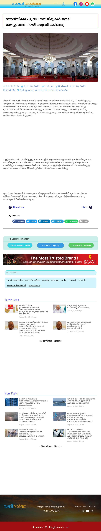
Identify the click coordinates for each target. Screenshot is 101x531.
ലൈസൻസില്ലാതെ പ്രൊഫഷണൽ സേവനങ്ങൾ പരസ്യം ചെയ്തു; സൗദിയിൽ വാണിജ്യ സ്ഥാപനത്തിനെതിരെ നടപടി (79, 417)
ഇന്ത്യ (45, 280)
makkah (81, 280)
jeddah (64, 280)
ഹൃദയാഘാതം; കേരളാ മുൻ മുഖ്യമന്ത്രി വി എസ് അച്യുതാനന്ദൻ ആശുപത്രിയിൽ (79, 325)
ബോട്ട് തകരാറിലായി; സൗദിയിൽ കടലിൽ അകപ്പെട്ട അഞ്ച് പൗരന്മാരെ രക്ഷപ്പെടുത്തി (81, 401)
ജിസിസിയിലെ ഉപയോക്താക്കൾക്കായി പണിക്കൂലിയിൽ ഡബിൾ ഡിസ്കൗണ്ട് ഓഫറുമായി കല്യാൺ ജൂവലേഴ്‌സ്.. (33, 309)
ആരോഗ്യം (34, 285)
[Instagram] (83, 511)
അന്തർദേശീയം (32, 280)
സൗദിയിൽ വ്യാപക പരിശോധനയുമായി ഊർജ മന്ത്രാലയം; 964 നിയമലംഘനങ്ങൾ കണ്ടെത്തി (31, 432)
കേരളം (54, 280)
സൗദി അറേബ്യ (57, 90)
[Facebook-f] (79, 511)
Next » (57, 340)
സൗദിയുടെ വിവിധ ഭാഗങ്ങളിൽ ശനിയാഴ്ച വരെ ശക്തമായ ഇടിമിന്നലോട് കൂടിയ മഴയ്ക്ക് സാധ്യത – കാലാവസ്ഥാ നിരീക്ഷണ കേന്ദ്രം (32, 417)
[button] (55, 4)
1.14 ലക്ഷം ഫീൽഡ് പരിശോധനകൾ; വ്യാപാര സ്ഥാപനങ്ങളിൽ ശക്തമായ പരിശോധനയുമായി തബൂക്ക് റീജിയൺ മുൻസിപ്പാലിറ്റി (79, 433)
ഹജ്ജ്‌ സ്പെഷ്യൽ (16, 285)
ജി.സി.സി (40, 90)
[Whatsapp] (92, 511)
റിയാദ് (72, 280)
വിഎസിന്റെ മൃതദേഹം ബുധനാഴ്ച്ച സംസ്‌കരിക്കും (78, 306)
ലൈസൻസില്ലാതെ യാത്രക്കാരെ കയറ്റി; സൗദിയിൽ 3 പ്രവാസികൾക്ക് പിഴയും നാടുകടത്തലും (33, 402)
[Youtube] (87, 511)
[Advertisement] (50, 137)
